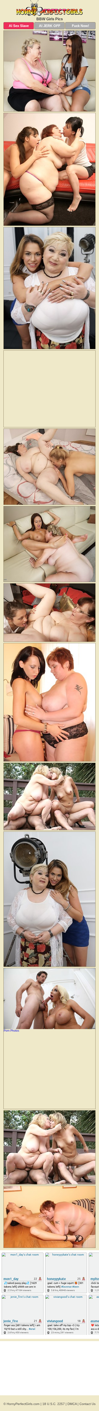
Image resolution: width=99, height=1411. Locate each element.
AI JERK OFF (49, 26)
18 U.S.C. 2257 (53, 1404)
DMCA (72, 1404)
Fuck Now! (80, 26)
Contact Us (87, 1404)
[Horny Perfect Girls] (49, 8)
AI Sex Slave (19, 26)
